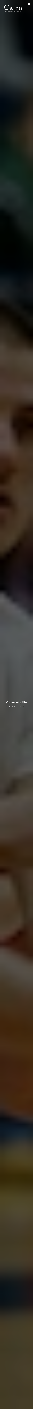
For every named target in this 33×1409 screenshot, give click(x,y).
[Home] (13, 8)
